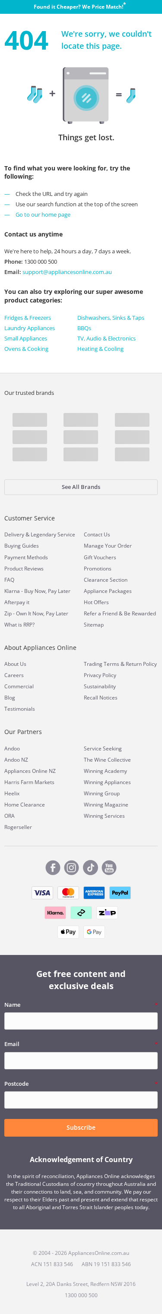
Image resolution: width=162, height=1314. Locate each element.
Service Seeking (103, 748)
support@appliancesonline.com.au (66, 272)
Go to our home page (43, 214)
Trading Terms (101, 664)
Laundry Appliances (29, 328)
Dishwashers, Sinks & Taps (110, 317)
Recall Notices (101, 697)
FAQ (9, 579)
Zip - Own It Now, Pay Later (36, 613)
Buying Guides (21, 545)
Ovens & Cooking (26, 349)
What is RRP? (19, 624)
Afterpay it (16, 602)
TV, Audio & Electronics (106, 338)
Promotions (97, 568)
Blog (9, 697)
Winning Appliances (107, 782)
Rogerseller (18, 827)
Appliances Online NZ (30, 771)
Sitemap (94, 624)
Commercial (19, 686)
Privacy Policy (100, 675)
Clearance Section (105, 579)
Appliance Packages (108, 591)
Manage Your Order (108, 545)
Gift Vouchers (100, 557)
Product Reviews (24, 568)
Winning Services (104, 815)
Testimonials (19, 708)
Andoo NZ (16, 759)
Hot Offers (96, 602)
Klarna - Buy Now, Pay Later (37, 591)
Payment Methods (26, 557)
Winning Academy (105, 771)
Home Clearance (24, 804)
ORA (9, 815)
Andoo (12, 748)
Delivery (14, 534)
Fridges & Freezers (27, 317)
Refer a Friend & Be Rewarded (120, 613)
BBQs (84, 328)
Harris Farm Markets (29, 782)
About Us (15, 664)
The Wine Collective (107, 759)
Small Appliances (25, 338)
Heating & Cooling (100, 349)
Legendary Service (53, 534)
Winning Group (102, 793)
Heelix (11, 793)
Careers (14, 675)
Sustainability (100, 686)
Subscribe (81, 1127)
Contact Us (97, 534)
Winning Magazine (106, 804)
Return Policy (141, 664)
